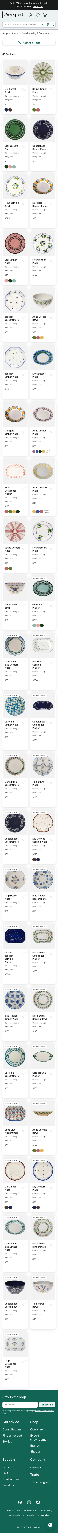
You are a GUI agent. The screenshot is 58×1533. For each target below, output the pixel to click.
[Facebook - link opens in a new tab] (38, 1502)
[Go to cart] (44, 15)
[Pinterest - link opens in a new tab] (20, 1502)
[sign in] (30, 15)
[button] (37, 15)
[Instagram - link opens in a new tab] (29, 1502)
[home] (12, 15)
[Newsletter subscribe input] (20, 1405)
